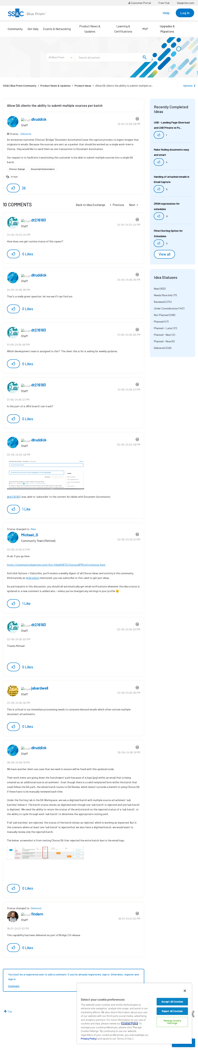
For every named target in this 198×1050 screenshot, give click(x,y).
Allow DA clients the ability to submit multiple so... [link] (124, 85)
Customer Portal (141, 2)
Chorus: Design (17, 169)
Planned (158, 321)
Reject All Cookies (172, 1011)
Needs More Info (163, 295)
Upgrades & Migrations (167, 28)
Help (166, 13)
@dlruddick (32, 577)
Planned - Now (162, 341)
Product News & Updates (89, 28)
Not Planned (161, 315)
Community (15, 29)
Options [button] (188, 85)
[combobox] (113, 57)
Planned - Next (162, 334)
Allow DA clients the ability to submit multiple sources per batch (54, 105)
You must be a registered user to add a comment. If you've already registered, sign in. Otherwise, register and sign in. (73, 977)
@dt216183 (13, 496)
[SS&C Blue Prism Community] (27, 13)
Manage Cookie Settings (172, 1022)
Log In (184, 13)
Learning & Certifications (123, 28)
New (33, 529)
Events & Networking (57, 29)
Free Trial (164, 2)
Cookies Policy (129, 1023)
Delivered (25, 133)
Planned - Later (163, 328)
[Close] (185, 990)
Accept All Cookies (172, 1001)
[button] (13, 188)
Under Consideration (166, 308)
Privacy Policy (88, 1038)
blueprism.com (185, 2)
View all (164, 254)
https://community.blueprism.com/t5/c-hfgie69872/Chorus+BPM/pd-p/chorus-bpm (56, 564)
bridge (14, 176)
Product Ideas (83, 85)
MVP (145, 29)
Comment (14, 986)
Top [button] (10, 1011)
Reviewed (159, 301)
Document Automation (43, 169)
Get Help (33, 29)
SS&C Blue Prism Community (19, 85)
